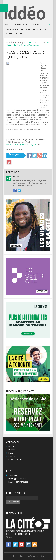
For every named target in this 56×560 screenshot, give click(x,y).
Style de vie (25, 29)
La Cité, (17, 45)
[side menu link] (4, 8)
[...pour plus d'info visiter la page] (28, 200)
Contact (11, 456)
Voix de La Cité (21, 25)
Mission (11, 449)
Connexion (12, 475)
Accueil (8, 25)
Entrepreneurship (13, 34)
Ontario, (24, 45)
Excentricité (36, 25)
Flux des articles (17, 478)
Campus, (10, 45)
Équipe (11, 453)
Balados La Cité (15, 460)
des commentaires (18, 482)
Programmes (11, 29)
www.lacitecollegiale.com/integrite (21, 144)
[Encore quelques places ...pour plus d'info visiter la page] (28, 395)
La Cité (28, 42)
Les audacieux (39, 29)
